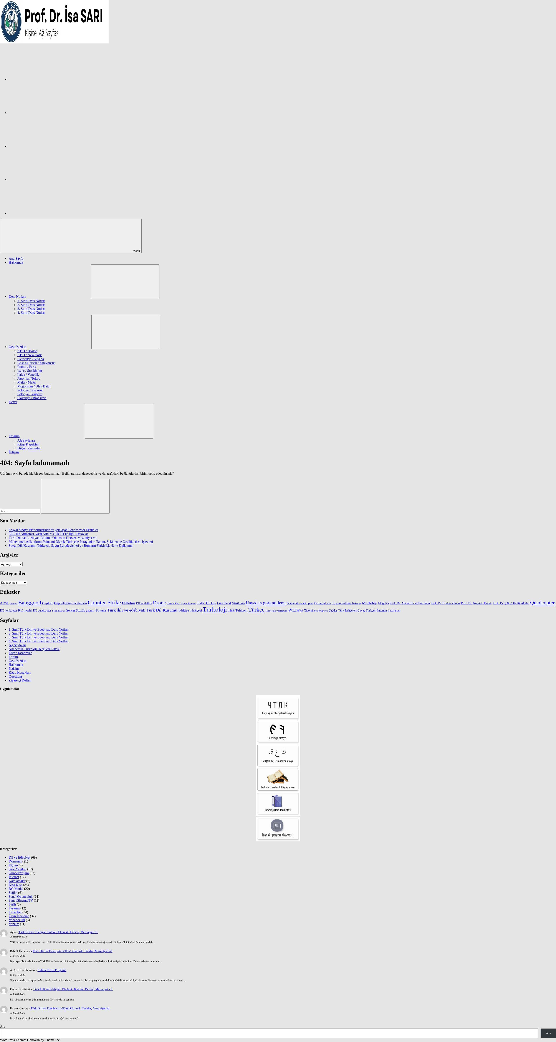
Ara (2, 1026)
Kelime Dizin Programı (52, 970)
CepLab (47, 603)
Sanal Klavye (58, 611)
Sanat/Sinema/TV (21, 900)
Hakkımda (16, 262)
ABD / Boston (27, 351)
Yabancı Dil (17, 920)
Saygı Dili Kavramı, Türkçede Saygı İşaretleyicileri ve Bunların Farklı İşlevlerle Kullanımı (70, 545)
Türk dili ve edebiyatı (126, 610)
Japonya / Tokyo (28, 378)
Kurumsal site (322, 603)
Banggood (29, 602)
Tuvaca (100, 610)
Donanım (15, 861)
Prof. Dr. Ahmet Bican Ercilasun (410, 603)
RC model (25, 610)
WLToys (295, 610)
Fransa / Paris (26, 367)
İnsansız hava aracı (388, 610)
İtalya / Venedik (28, 374)
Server (70, 610)
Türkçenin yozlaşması (276, 611)
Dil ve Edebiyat (19, 857)
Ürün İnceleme (19, 916)
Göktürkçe (238, 603)
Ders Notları (17, 296)
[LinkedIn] (41, 179)
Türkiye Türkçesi (190, 610)
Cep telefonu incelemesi (70, 603)
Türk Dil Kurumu (161, 610)
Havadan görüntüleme (266, 602)
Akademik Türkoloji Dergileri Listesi (34, 649)
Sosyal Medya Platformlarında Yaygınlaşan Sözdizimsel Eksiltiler (53, 530)
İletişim (14, 452)
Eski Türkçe (206, 603)
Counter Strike (104, 602)
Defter (13, 402)
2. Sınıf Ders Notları (31, 305)
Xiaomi (308, 610)
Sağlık (13, 892)
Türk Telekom (237, 610)
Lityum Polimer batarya (346, 603)
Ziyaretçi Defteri (20, 680)
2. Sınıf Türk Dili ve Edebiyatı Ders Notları (38, 633)
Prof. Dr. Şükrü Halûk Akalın (511, 603)
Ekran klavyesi (188, 603)
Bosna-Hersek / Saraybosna (36, 363)
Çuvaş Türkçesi (366, 610)
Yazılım (14, 924)
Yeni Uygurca (321, 611)
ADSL (4, 603)
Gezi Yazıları (17, 347)
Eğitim (13, 865)
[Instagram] (41, 113)
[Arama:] (20, 511)
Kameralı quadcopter (300, 603)
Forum (13, 657)
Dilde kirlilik (144, 603)
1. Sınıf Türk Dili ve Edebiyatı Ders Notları (38, 629)
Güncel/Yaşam (19, 873)
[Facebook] (41, 79)
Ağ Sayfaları (26, 440)
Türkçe (256, 610)
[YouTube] (41, 213)
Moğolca (383, 603)
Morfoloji (369, 603)
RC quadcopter (42, 610)
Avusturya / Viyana (30, 359)
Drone (159, 602)
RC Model (16, 889)
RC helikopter (8, 610)
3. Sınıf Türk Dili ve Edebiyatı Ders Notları (38, 637)
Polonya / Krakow (30, 390)
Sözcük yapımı (85, 610)
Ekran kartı (173, 603)
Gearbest (224, 603)
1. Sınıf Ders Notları (31, 301)
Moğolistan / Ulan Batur (34, 386)
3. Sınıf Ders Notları (31, 309)
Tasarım (14, 436)
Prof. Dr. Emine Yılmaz (445, 603)
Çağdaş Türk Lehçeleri (343, 610)
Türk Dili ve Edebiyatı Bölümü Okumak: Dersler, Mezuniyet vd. (53, 538)
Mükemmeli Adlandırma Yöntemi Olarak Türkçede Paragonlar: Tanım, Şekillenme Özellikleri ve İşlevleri (81, 541)
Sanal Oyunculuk (21, 896)
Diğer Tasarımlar (28, 448)
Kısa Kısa (15, 885)
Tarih (12, 904)
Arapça (13, 603)
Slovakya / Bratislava (31, 398)
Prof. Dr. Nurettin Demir (476, 603)
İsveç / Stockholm (29, 370)
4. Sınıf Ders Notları (31, 312)
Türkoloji (215, 609)
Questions (15, 676)
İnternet (14, 877)
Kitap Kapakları (28, 444)
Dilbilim (128, 603)
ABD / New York (29, 355)
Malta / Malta (26, 382)
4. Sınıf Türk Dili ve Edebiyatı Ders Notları (38, 641)
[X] (41, 146)
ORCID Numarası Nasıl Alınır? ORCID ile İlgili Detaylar (48, 534)
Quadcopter (542, 602)
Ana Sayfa (16, 258)
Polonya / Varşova (29, 394)
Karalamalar (17, 881)
